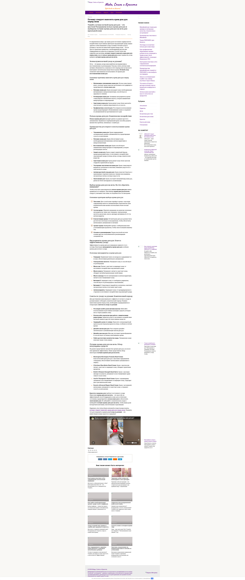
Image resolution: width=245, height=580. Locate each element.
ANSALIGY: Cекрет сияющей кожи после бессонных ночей (150, 135)
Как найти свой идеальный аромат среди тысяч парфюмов (98, 503)
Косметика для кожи (146, 116)
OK (152, 578)
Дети (112, 12)
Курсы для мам (145, 122)
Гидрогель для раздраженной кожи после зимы (121, 503)
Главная (91, 12)
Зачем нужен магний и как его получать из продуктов (147, 93)
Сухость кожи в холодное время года (121, 526)
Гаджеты (142, 108)
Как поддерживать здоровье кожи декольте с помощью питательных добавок (97, 548)
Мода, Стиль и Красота (121, 4)
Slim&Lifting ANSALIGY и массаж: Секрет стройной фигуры (150, 151)
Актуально (98, 12)
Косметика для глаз (146, 114)
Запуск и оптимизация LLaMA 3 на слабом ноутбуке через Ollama (147, 78)
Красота (106, 12)
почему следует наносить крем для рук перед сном (107, 410)
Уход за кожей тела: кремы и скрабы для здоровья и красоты (98, 526)
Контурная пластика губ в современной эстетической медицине (96, 479)
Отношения (119, 12)
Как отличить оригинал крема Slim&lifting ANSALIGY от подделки (150, 248)
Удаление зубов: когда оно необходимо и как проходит (120, 478)
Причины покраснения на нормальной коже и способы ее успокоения (121, 548)
